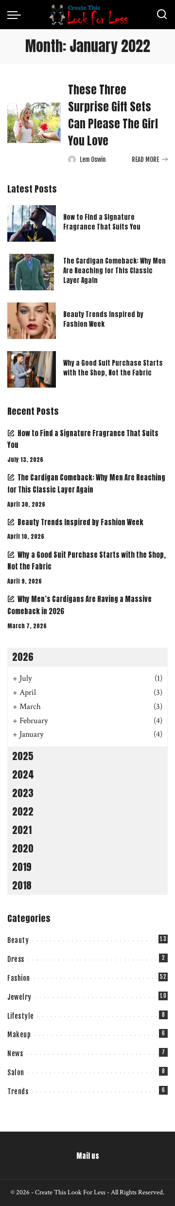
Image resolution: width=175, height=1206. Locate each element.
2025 (23, 755)
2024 (23, 774)
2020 (23, 848)
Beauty (18, 940)
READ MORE (145, 159)
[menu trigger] (16, 14)
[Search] (162, 14)
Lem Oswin (92, 159)
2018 (22, 885)
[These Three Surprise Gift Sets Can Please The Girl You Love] (34, 123)
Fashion (18, 978)
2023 (23, 792)
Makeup (19, 1034)
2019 (22, 866)
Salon (15, 1072)
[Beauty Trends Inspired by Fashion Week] (31, 320)
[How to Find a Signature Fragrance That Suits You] (31, 223)
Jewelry (19, 997)
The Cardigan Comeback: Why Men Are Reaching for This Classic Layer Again (114, 270)
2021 (22, 829)
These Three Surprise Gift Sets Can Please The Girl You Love (113, 115)
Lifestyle (20, 1016)
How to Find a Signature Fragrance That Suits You (101, 222)
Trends (17, 1091)
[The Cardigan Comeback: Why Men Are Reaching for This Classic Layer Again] (31, 272)
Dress (15, 959)
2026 (23, 656)
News (15, 1053)
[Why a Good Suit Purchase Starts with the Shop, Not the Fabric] (31, 369)
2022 (23, 811)
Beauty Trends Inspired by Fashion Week (103, 319)
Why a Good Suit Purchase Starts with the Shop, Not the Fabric (113, 367)
